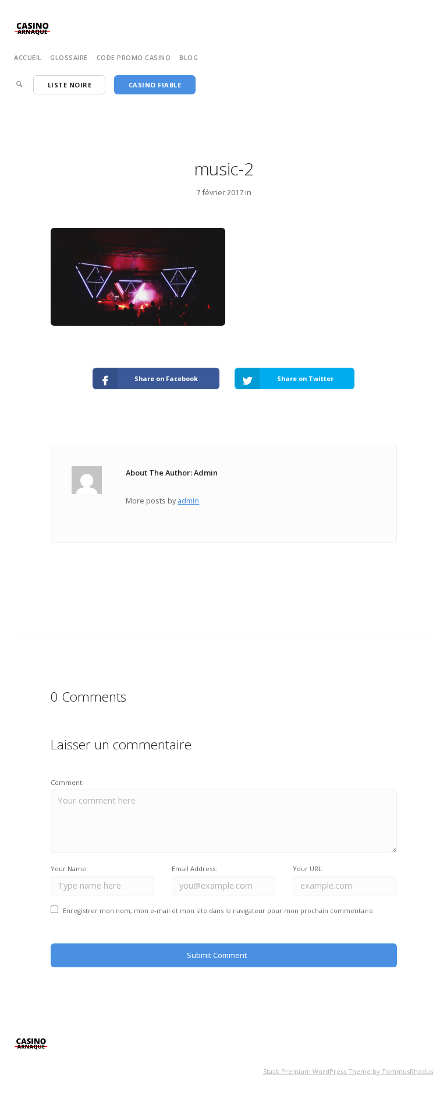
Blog (188, 57)
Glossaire (69, 57)
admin (188, 500)
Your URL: (308, 868)
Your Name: (69, 868)
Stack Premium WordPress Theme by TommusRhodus (348, 1071)
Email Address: (194, 868)
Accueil (28, 57)
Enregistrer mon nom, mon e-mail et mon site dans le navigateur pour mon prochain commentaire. (219, 910)
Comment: (67, 782)
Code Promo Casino (134, 57)
